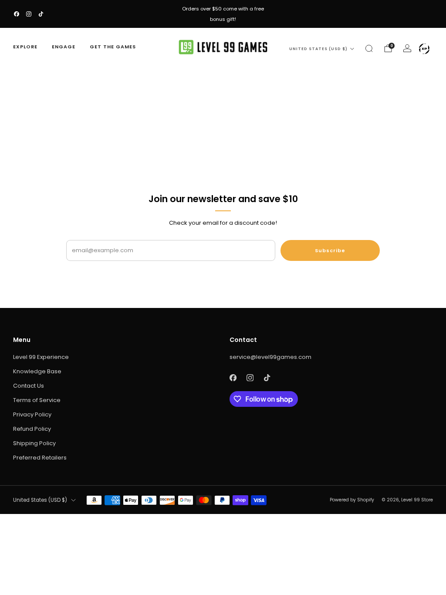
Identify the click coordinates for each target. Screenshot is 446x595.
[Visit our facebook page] (16, 14)
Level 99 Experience (41, 357)
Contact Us (28, 386)
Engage (63, 46)
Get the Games (113, 46)
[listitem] (223, 14)
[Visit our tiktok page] (41, 14)
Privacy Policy (32, 414)
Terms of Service (37, 400)
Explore (25, 46)
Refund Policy (32, 429)
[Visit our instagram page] (29, 14)
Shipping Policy (34, 443)
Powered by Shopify (352, 500)
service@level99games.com (270, 357)
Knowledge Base (37, 371)
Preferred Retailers (40, 457)
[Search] (369, 48)
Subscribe (330, 250)
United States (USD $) (318, 48)
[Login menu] (424, 48)
